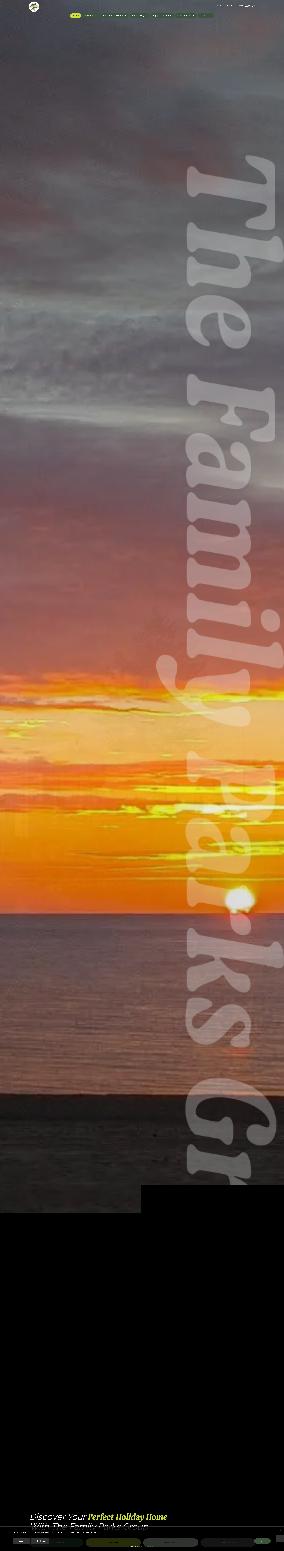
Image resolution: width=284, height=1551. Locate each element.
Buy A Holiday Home (113, 15)
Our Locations (184, 15)
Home (75, 15)
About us (89, 15)
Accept (262, 1541)
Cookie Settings (39, 1541)
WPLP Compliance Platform (145, 1546)
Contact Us (206, 15)
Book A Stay (138, 15)
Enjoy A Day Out (161, 15)
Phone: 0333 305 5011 (247, 6)
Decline (21, 1541)
